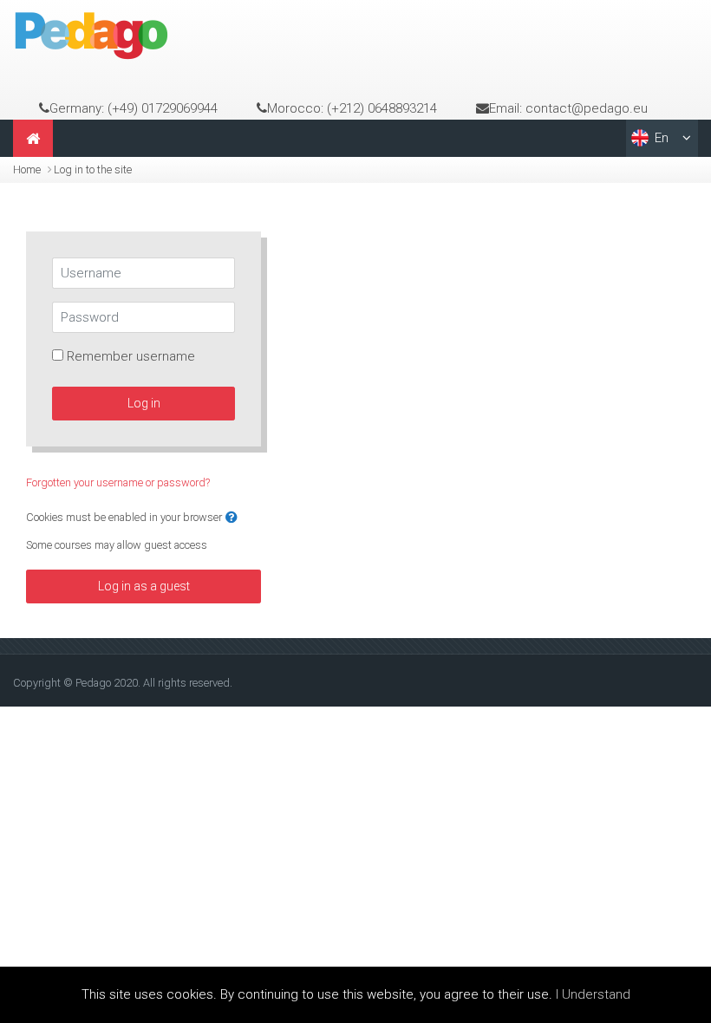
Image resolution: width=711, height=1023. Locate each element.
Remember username (131, 356)
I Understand (593, 994)
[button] (231, 518)
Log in (143, 403)
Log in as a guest (144, 586)
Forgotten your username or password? (118, 482)
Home (27, 169)
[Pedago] (91, 34)
